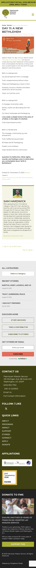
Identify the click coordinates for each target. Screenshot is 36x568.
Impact (5, 428)
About (5, 421)
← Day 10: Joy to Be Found (11, 246)
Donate (6, 445)
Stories (6, 434)
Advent (27, 172)
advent (24, 177)
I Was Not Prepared (11, 303)
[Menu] (33, 14)
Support (6, 431)
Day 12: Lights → (28, 250)
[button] (3, 408)
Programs (7, 424)
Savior (4, 177)
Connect (6, 438)
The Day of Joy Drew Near (13, 177)
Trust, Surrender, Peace (13, 294)
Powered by (13, 358)
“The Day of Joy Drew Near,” (12, 60)
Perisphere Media (16, 563)
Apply (5, 441)
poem (8, 179)
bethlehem (29, 177)
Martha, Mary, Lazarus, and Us (16, 285)
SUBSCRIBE (18, 354)
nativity (4, 179)
